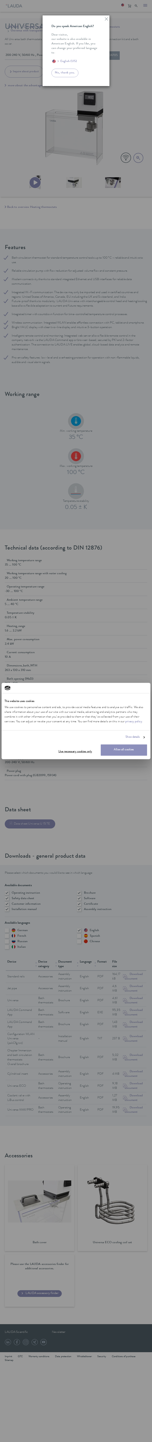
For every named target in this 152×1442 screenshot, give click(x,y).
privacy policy (133, 722)
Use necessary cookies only (75, 752)
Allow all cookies (124, 750)
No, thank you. (65, 72)
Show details (132, 737)
